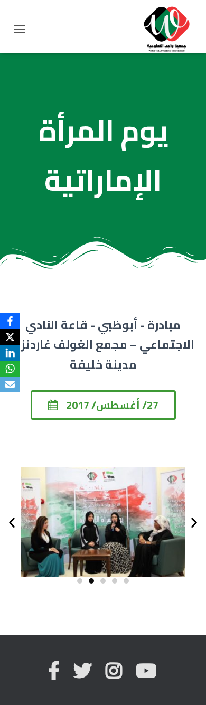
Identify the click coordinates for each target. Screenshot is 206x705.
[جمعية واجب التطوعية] (170, 29)
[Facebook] (10, 321)
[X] (10, 337)
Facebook (55, 671)
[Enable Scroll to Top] (185, 684)
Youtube (146, 671)
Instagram (114, 671)
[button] (103, 405)
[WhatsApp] (10, 369)
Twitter (83, 671)
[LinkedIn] (10, 353)
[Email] (10, 384)
